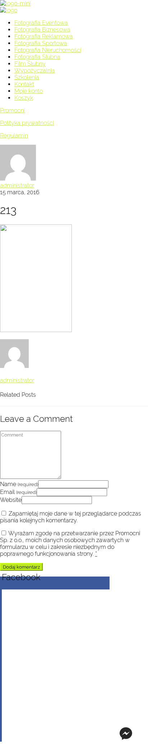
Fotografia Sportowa (40, 43)
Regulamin (14, 135)
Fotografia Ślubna (37, 56)
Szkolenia (26, 77)
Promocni (12, 110)
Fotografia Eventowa (41, 22)
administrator (17, 185)
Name (19, 484)
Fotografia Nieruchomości (47, 50)
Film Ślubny (30, 63)
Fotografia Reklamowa (43, 36)
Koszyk (23, 97)
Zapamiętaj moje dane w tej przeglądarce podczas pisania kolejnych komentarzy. (70, 517)
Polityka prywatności (27, 123)
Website (11, 499)
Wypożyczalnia (34, 70)
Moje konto (28, 91)
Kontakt (24, 84)
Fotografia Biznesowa (42, 29)
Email (18, 492)
